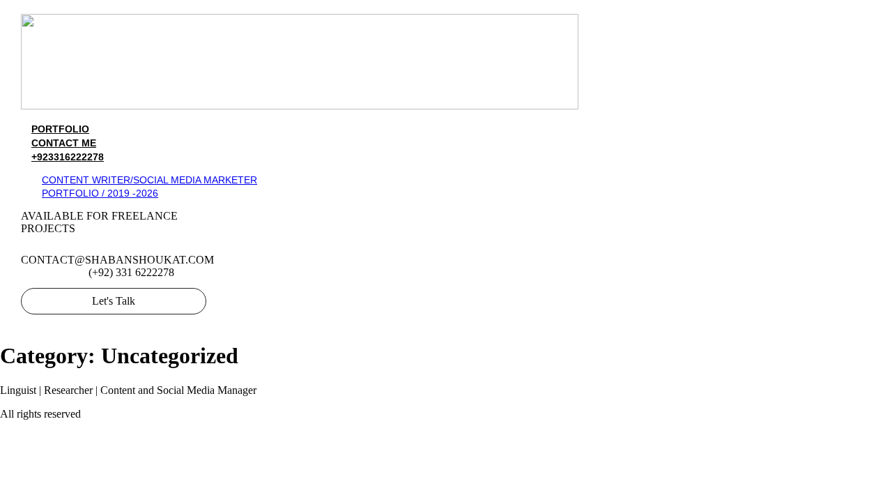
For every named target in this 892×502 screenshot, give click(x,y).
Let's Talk (113, 301)
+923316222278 (67, 156)
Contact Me (63, 143)
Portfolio (60, 129)
